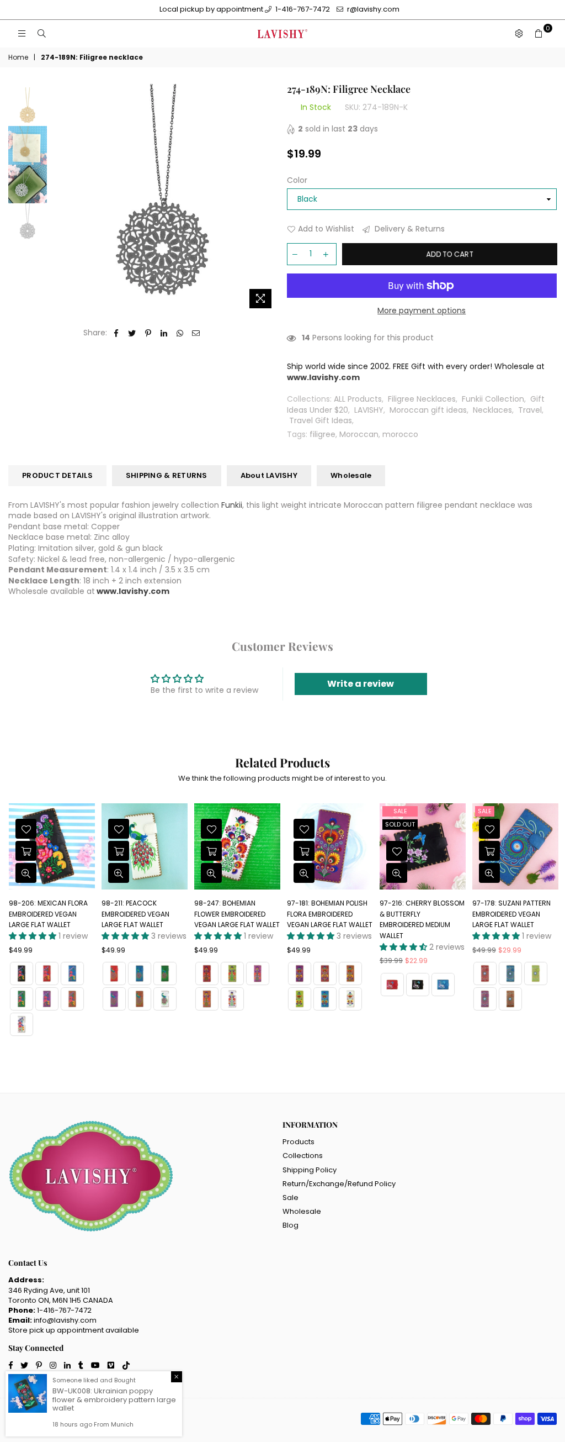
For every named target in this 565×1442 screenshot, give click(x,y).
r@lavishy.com (372, 9)
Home (18, 57)
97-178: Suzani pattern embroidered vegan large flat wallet (511, 913)
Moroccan (359, 434)
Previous (58, 198)
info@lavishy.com (65, 1320)
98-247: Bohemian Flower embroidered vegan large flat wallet (237, 913)
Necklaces (492, 409)
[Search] (41, 33)
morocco (400, 434)
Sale (400, 811)
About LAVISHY (269, 475)
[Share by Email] (196, 333)
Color (297, 180)
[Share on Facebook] (116, 333)
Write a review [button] (360, 683)
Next (269, 198)
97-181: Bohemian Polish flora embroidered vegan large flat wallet (329, 913)
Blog (290, 1225)
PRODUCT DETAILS (57, 475)
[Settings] (519, 33)
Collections (302, 1155)
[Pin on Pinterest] (148, 333)
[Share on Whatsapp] (180, 333)
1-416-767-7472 (302, 9)
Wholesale (351, 475)
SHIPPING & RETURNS (166, 475)
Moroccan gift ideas (428, 409)
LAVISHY (368, 409)
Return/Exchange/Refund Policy (339, 1183)
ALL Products (358, 398)
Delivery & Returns (408, 229)
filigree (322, 434)
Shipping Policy (309, 1170)
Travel (530, 409)
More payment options (421, 311)
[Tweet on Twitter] (132, 333)
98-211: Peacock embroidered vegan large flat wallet (135, 913)
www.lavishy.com (133, 591)
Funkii (231, 505)
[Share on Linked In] (164, 333)
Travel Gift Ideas (320, 420)
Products (298, 1141)
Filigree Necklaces (422, 398)
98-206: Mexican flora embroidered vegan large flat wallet (48, 913)
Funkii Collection (493, 398)
